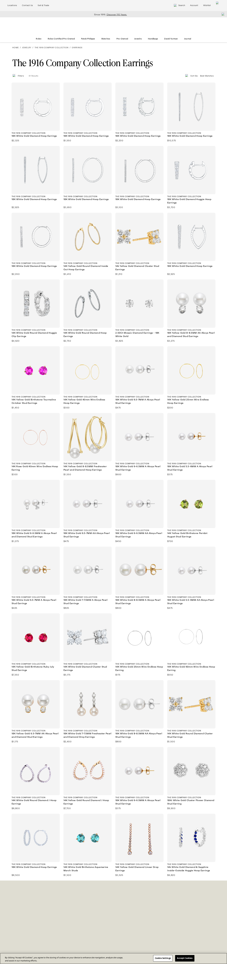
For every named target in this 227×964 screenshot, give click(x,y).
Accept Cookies (184, 958)
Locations (12, 5)
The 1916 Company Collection (51, 48)
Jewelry (138, 39)
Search (181, 5)
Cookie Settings (163, 958)
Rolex (38, 39)
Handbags (153, 39)
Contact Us (27, 5)
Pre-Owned (122, 39)
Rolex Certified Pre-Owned (61, 39)
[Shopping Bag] (217, 5)
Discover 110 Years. (117, 14)
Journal (187, 39)
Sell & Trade (43, 5)
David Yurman (171, 39)
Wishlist (207, 5)
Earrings (77, 48)
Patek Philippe (88, 39)
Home (15, 48)
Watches (105, 39)
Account (194, 5)
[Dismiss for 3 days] (222, 14)
